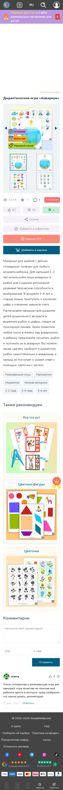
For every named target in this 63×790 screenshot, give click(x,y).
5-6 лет (42, 391)
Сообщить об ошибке (16, 733)
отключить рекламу (50, 92)
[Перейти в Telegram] (31, 755)
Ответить (28, 703)
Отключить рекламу (16, 746)
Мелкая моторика (36, 383)
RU (31, 5)
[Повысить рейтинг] (50, 676)
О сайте (16, 726)
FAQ (47, 726)
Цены (47, 740)
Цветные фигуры (31, 484)
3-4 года (27, 391)
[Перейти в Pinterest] (19, 755)
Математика (43, 374)
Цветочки (31, 551)
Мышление (12, 383)
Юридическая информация (18, 740)
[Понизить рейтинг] (58, 676)
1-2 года (10, 391)
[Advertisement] (31, 57)
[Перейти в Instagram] (43, 755)
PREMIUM (52, 200)
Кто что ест (31, 418)
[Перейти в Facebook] (6, 755)
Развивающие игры (18, 374)
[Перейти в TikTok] (56, 755)
